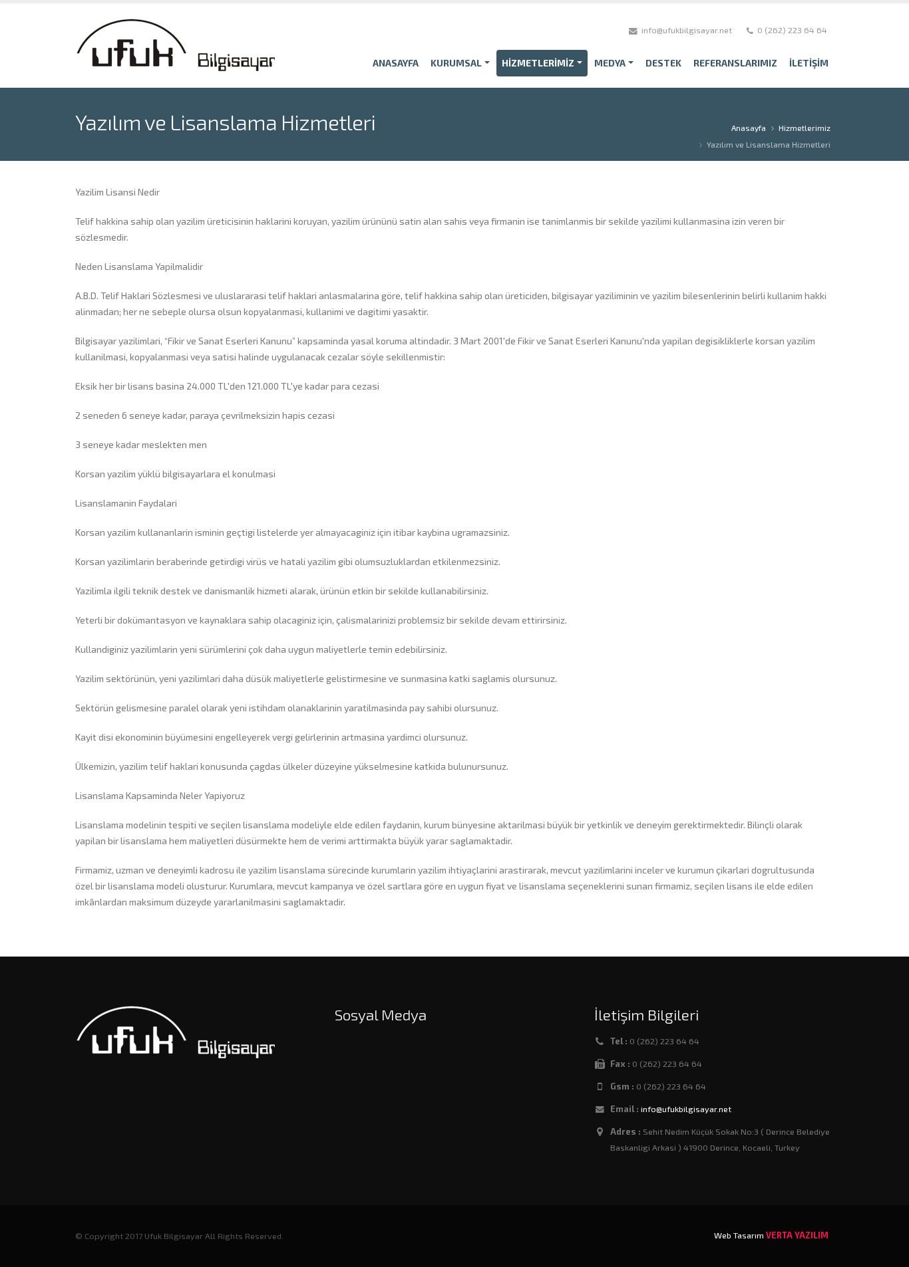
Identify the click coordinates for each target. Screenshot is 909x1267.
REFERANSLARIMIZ (735, 62)
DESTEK (663, 62)
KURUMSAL (456, 62)
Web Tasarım (739, 1235)
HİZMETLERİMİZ (538, 62)
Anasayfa (748, 127)
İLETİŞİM (808, 62)
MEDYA (610, 62)
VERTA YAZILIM (797, 1235)
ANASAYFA (396, 62)
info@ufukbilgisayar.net (686, 1108)
